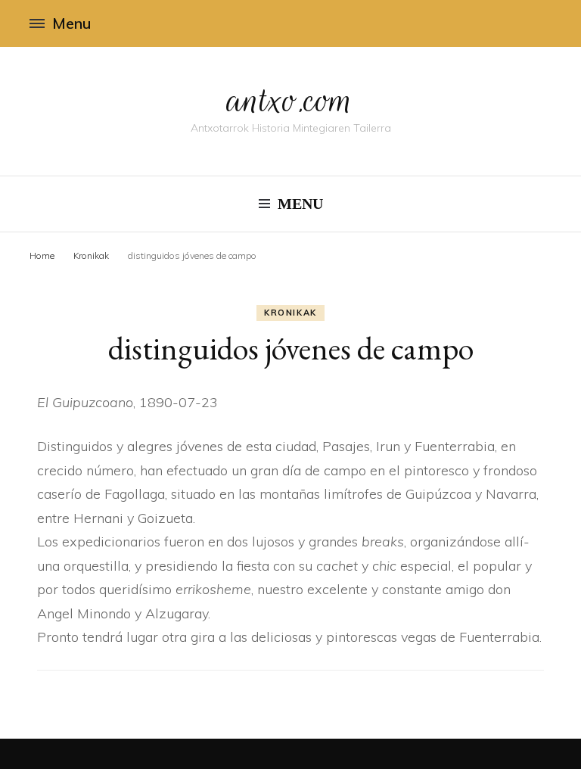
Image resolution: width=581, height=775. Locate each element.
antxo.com (290, 99)
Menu (71, 23)
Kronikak (290, 312)
